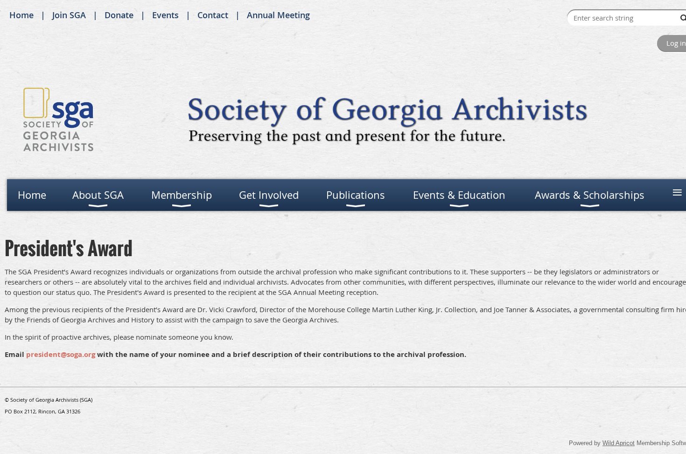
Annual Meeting (278, 15)
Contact (212, 15)
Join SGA (69, 15)
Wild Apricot (618, 443)
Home (21, 15)
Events (165, 15)
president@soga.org (60, 354)
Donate (119, 15)
